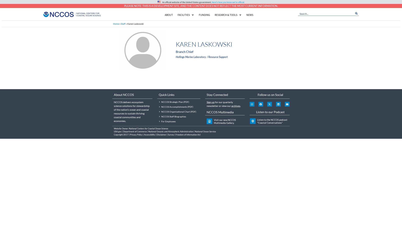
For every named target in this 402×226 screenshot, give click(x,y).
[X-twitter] (269, 104)
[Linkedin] (278, 104)
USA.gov (118, 131)
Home (116, 23)
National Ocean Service (205, 131)
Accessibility (149, 134)
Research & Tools (226, 15)
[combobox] (326, 13)
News (249, 15)
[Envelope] (287, 104)
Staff (123, 23)
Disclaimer (161, 134)
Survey (171, 134)
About (169, 15)
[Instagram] (252, 104)
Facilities (184, 15)
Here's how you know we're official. (228, 2)
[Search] (356, 13)
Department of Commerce (135, 131)
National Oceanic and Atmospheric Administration (170, 131)
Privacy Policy (136, 134)
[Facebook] (260, 104)
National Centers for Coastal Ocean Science (148, 128)
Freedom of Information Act (188, 134)
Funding (204, 15)
